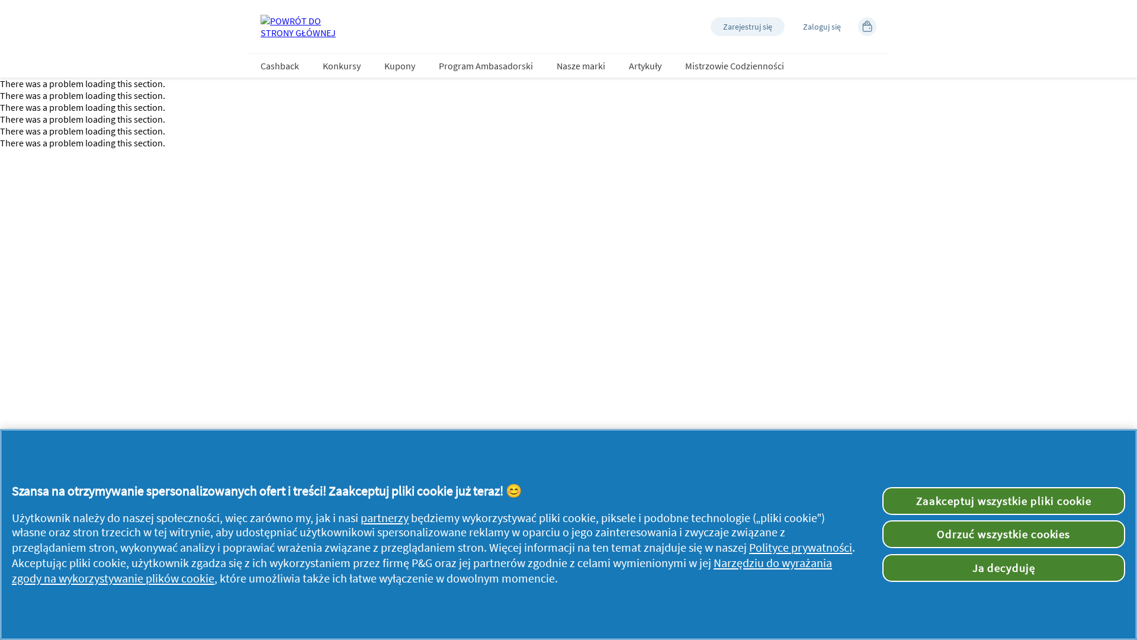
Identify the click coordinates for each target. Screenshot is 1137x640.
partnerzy (385, 518)
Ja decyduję (1004, 568)
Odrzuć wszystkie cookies (1003, 534)
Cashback (280, 66)
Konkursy (342, 66)
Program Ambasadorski (486, 66)
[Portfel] (867, 26)
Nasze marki (581, 66)
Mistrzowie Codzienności (734, 66)
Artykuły (645, 66)
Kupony (399, 66)
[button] (748, 26)
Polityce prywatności (800, 547)
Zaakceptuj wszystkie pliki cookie (1003, 501)
